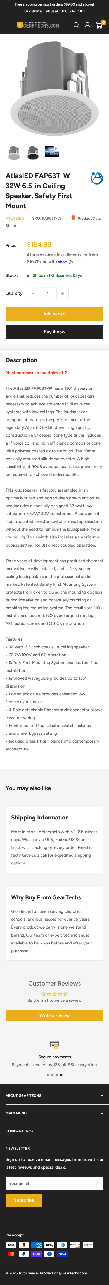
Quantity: (14, 293)
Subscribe (24, 1200)
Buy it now (54, 331)
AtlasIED (15, 218)
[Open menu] (8, 25)
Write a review (54, 1015)
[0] (98, 25)
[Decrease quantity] (33, 293)
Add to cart (54, 313)
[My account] (87, 25)
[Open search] (77, 25)
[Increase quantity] (62, 293)
